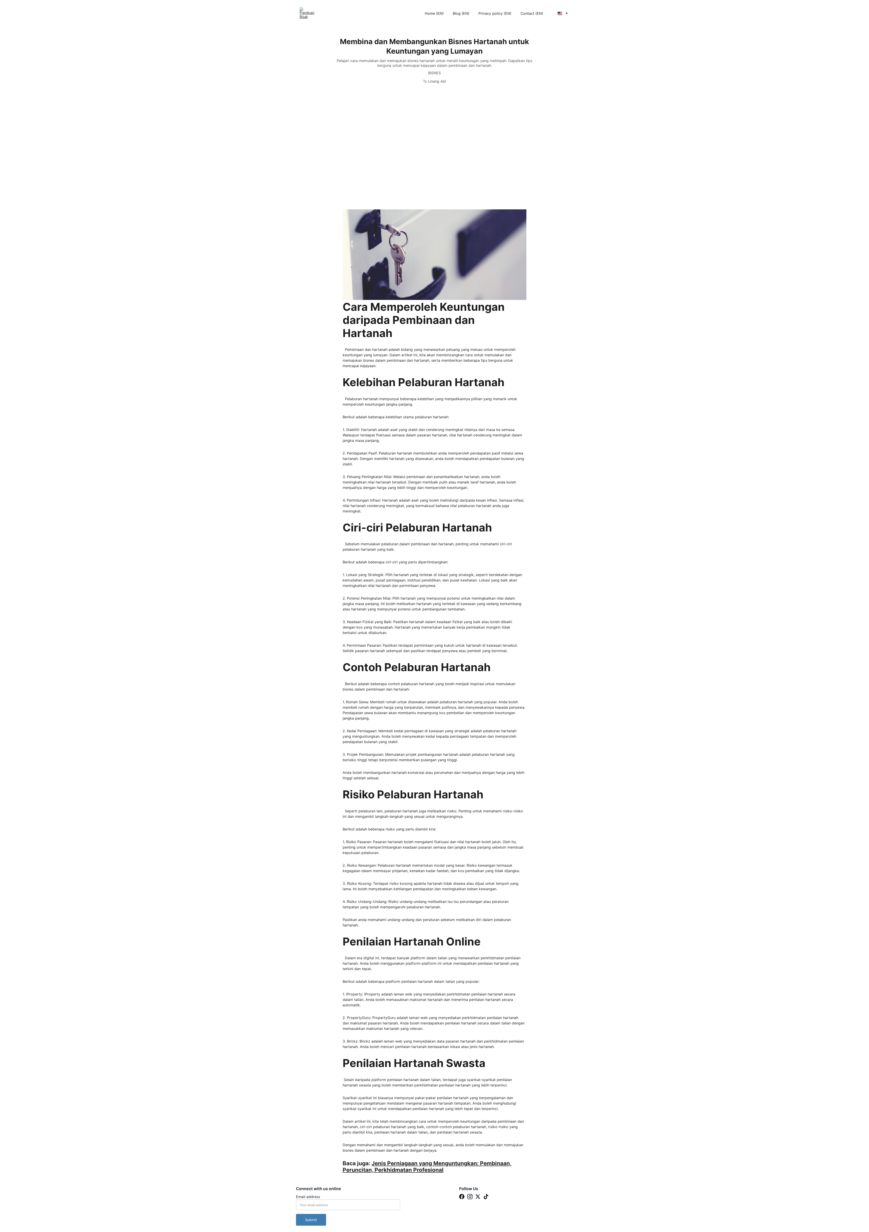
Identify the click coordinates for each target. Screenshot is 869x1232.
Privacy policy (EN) (494, 13)
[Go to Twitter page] (477, 1196)
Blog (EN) (461, 13)
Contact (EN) (531, 13)
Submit (311, 1220)
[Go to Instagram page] (470, 1196)
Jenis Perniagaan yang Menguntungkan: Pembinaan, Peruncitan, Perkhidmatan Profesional (427, 1166)
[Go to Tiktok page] (486, 1196)
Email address (308, 1196)
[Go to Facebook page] (461, 1196)
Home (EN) (434, 13)
